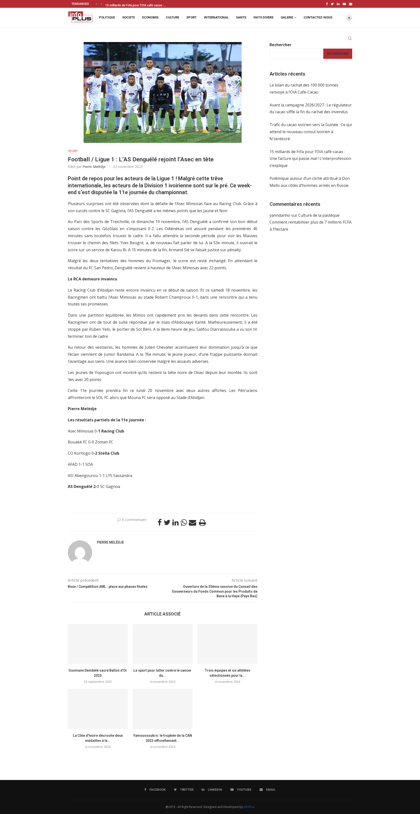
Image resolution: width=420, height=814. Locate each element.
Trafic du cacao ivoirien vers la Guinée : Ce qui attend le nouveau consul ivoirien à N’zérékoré (311, 131)
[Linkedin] (338, 4)
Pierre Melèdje (94, 166)
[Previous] (96, 4)
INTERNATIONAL (216, 17)
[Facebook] (327, 4)
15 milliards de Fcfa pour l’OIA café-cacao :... (135, 4)
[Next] (101, 4)
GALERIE (287, 17)
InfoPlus (249, 807)
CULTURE (172, 17)
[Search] (349, 38)
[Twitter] (332, 4)
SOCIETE (128, 17)
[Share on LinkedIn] (175, 522)
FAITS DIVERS (263, 17)
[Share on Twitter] (167, 522)
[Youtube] (344, 4)
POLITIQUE (107, 17)
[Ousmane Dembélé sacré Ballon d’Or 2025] (98, 644)
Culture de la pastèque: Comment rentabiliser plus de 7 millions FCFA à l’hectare (310, 222)
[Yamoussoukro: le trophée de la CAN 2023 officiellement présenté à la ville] (163, 709)
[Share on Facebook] (160, 522)
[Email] (350, 4)
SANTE (241, 17)
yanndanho (280, 215)
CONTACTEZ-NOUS (318, 17)
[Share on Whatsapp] (184, 522)
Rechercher (280, 44)
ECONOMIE (150, 17)
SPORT (191, 17)
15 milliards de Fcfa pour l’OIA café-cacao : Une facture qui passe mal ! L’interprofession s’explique (310, 158)
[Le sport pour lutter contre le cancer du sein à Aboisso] (163, 644)
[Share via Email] (192, 522)
